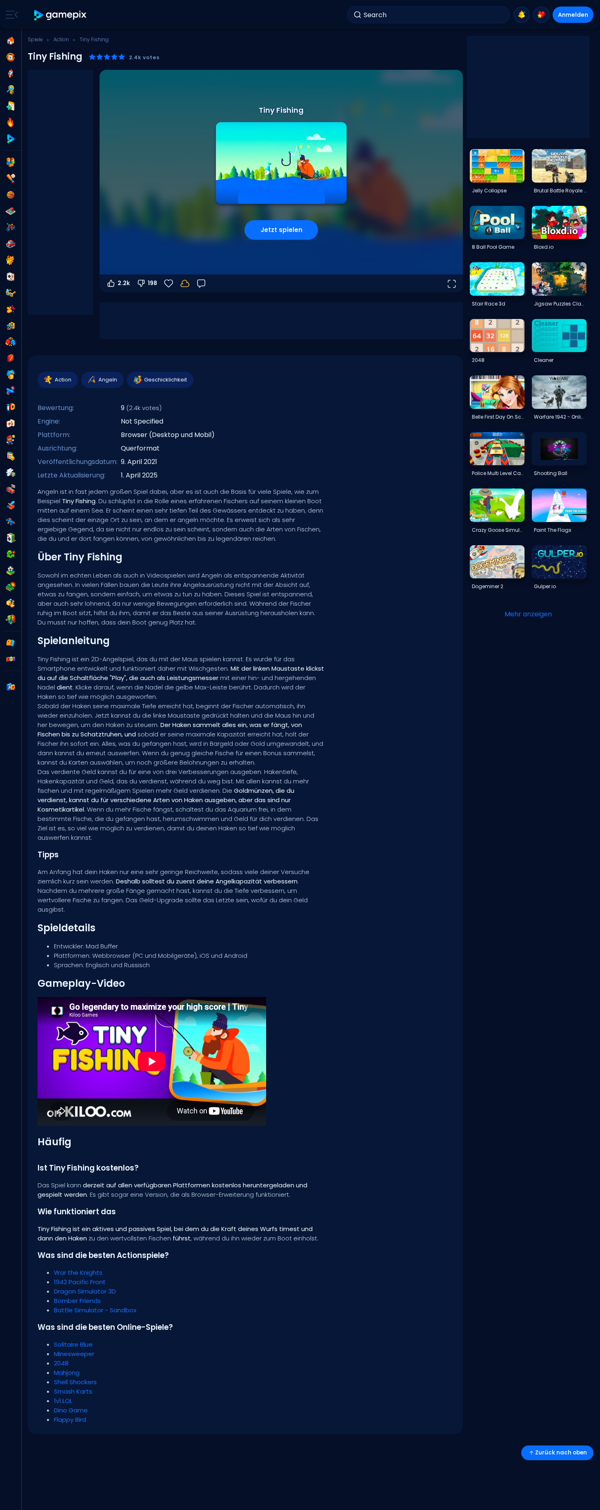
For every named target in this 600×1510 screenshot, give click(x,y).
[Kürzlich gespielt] (10, 57)
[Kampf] (10, 342)
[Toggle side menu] (10, 14)
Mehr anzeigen (528, 614)
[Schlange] (10, 554)
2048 (61, 1363)
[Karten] (10, 276)
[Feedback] (201, 283)
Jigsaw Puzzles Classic (560, 303)
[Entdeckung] (10, 90)
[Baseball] (10, 178)
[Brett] (10, 211)
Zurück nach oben (561, 1452)
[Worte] (10, 603)
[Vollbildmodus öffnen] (451, 283)
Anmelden (573, 15)
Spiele (35, 39)
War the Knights (78, 1272)
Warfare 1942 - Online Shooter (560, 416)
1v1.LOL (63, 1400)
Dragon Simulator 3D (85, 1291)
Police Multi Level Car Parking (498, 473)
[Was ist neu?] (521, 15)
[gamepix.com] (60, 15)
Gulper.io (545, 586)
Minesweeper (74, 1353)
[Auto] (10, 244)
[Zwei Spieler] (10, 162)
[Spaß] (10, 374)
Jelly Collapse (489, 190)
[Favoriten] (541, 15)
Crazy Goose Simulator (498, 529)
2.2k (124, 283)
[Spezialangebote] (10, 139)
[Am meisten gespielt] (10, 73)
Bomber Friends (77, 1300)
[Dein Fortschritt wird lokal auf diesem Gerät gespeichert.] (185, 283)
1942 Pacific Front (80, 1282)
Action (61, 39)
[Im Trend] (10, 122)
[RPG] (10, 505)
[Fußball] (10, 570)
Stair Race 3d (488, 303)
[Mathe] (10, 456)
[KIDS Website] (10, 659)
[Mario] (10, 440)
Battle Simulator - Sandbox (95, 1310)
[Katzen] (10, 260)
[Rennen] (10, 489)
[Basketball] (10, 195)
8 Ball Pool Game (493, 246)
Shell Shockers (75, 1382)
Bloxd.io (543, 246)
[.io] (10, 407)
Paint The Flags (552, 529)
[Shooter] (10, 521)
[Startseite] (10, 41)
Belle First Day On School (498, 416)
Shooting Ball (550, 473)
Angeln (107, 380)
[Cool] (10, 293)
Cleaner (543, 360)
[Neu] (10, 106)
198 (152, 283)
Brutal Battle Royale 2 (560, 190)
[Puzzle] (10, 472)
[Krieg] (10, 587)
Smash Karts (73, 1391)
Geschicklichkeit (165, 380)
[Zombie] (10, 619)
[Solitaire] (10, 538)
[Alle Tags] (10, 643)
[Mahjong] (10, 423)
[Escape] (10, 325)
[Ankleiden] (10, 309)
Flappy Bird (70, 1419)
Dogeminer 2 (487, 586)
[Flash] (10, 358)
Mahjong (67, 1372)
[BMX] (10, 227)
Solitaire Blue (73, 1344)
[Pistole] (10, 391)
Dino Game (71, 1410)
